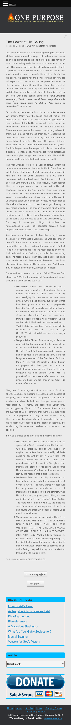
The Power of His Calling (25, 41)
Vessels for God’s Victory (24, 641)
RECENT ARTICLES (36, 559)
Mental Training (18, 636)
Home (10, 708)
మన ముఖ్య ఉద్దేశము (35, 574)
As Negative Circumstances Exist (29, 611)
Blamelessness (17, 621)
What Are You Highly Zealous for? (29, 631)
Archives (23, 559)
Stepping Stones (53, 708)
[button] (6, 3)
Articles (29, 708)
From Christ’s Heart (20, 606)
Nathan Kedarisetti (47, 45)
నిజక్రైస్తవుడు (35, 583)
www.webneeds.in (53, 718)
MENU (12, 4)
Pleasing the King (19, 616)
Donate (41, 711)
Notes (39, 708)
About (19, 708)
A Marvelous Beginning (23, 626)
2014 (16, 559)
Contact (31, 711)
